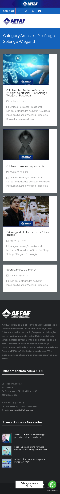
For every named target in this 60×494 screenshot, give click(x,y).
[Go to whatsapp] (52, 484)
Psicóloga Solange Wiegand (21, 115)
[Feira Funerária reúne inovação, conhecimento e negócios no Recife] (7, 451)
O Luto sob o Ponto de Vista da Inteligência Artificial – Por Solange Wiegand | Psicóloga (26, 93)
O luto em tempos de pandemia (25, 166)
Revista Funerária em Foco (20, 119)
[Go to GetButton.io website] (52, 491)
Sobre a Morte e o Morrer (21, 269)
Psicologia (42, 115)
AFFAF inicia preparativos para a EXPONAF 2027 (29, 460)
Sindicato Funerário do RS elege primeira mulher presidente (29, 435)
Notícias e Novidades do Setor (22, 111)
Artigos (14, 107)
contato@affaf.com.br (21, 410)
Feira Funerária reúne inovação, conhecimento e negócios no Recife (31, 448)
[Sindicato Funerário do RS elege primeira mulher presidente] (7, 438)
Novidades (44, 111)
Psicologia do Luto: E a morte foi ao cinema (27, 233)
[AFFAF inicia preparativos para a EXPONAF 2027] (7, 463)
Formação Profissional (30, 107)
